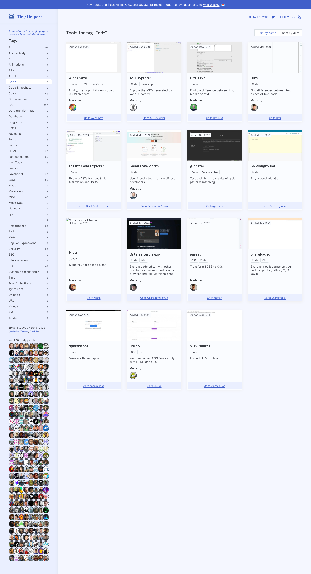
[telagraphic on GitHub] (16, 444)
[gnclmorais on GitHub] (16, 375)
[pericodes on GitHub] (12, 416)
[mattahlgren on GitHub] (12, 437)
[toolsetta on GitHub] (16, 430)
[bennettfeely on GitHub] (46, 485)
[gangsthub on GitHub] (46, 444)
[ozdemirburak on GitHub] (31, 491)
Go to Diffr (275, 117)
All (10, 47)
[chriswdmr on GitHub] (36, 491)
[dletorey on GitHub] (41, 498)
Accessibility (17, 53)
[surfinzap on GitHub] (21, 491)
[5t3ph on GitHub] (21, 471)
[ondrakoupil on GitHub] (31, 444)
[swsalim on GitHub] (36, 485)
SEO (11, 254)
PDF (11, 220)
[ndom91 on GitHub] (31, 403)
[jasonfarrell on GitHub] (21, 409)
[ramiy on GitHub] (31, 416)
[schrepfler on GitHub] (12, 471)
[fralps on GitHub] (21, 553)
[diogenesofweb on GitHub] (21, 505)
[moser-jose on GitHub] (41, 437)
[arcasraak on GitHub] (26, 450)
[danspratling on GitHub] (21, 498)
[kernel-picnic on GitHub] (41, 519)
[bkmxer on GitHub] (16, 396)
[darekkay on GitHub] (12, 396)
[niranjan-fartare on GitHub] (26, 444)
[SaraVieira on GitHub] (41, 375)
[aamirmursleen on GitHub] (46, 437)
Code (12, 82)
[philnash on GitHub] (46, 368)
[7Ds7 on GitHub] (31, 505)
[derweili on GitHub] (26, 532)
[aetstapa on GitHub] (31, 512)
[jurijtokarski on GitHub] (31, 532)
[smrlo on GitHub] (36, 423)
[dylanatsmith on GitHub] (21, 403)
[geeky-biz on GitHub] (21, 416)
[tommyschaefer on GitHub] (12, 478)
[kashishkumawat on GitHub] (36, 532)
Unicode (14, 295)
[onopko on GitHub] (26, 471)
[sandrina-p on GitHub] (46, 423)
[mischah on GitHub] (36, 403)
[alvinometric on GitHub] (31, 396)
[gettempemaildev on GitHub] (26, 457)
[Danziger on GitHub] (26, 498)
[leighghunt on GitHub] (36, 539)
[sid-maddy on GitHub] (31, 375)
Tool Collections (20, 283)
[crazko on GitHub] (46, 389)
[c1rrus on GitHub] (36, 409)
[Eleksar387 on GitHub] (31, 546)
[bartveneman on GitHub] (36, 348)
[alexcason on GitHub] (36, 512)
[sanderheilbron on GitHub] (46, 375)
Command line (18, 99)
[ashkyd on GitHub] (72, 110)
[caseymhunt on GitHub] (21, 396)
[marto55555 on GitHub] (46, 430)
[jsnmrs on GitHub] (41, 560)
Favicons (15, 133)
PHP (11, 231)
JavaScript (16, 174)
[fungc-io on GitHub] (46, 355)
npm (12, 214)
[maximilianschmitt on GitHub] (21, 437)
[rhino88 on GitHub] (31, 423)
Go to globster (214, 206)
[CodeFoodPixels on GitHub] (12, 546)
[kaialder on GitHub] (31, 389)
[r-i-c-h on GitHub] (36, 416)
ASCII (12, 76)
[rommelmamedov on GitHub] (26, 382)
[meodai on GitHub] (46, 498)
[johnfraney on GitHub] (46, 526)
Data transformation (22, 110)
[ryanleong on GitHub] (26, 423)
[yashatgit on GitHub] (12, 485)
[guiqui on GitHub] (41, 409)
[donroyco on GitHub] (21, 423)
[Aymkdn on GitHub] (41, 485)
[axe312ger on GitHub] (46, 362)
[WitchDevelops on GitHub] (16, 546)
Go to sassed (214, 297)
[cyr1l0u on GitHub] (46, 450)
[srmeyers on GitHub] (41, 423)
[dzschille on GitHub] (12, 505)
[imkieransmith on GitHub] (46, 532)
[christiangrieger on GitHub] (41, 396)
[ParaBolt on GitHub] (41, 348)
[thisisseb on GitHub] (12, 355)
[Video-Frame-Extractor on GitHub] (26, 478)
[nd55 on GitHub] (12, 444)
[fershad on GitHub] (12, 389)
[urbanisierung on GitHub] (16, 512)
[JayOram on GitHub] (46, 560)
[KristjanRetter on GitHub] (26, 539)
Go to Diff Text (214, 117)
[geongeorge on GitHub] (46, 553)
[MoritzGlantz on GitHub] (41, 355)
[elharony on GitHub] (41, 478)
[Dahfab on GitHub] (41, 546)
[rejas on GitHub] (46, 382)
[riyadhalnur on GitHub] (46, 416)
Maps (12, 185)
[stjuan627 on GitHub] (31, 560)
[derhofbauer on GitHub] (46, 512)
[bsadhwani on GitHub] (41, 450)
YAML (13, 318)
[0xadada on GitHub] (31, 348)
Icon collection (19, 156)
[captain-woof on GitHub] (46, 464)
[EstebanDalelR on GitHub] (12, 457)
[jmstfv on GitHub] (36, 560)
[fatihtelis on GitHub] (12, 553)
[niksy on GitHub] (26, 375)
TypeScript (16, 289)
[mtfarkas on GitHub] (46, 546)
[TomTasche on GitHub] (21, 368)
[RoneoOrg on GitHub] (12, 423)
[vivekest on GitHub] (16, 368)
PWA (12, 237)
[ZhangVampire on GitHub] (26, 430)
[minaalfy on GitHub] (31, 437)
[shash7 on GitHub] (36, 375)
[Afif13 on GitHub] (41, 382)
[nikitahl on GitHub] (16, 348)
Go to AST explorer (154, 117)
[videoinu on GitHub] (16, 560)
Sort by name (267, 33)
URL (11, 300)
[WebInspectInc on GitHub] (41, 471)
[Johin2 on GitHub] (41, 526)
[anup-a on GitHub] (46, 519)
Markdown (16, 191)
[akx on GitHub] (21, 348)
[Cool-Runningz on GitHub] (12, 519)
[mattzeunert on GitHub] (16, 437)
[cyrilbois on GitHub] (46, 348)
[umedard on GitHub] (26, 437)
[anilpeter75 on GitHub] (31, 519)
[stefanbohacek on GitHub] (16, 471)
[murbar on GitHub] (36, 526)
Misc (12, 197)
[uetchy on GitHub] (16, 485)
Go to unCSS (154, 385)
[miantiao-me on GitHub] (21, 389)
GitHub (34, 331)
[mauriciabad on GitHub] (41, 403)
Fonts (12, 139)
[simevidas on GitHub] (41, 464)
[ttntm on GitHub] (46, 471)
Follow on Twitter (258, 16)
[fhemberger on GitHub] (12, 348)
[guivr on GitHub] (46, 409)
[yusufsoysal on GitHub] (31, 485)
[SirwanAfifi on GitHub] (21, 430)
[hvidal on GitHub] (12, 560)
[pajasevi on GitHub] (133, 378)
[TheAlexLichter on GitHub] (36, 355)
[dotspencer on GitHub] (193, 110)
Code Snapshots (20, 87)
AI (10, 59)
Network (14, 208)
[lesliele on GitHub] (46, 457)
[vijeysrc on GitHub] (31, 478)
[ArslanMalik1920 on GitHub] (21, 526)
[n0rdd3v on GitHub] (12, 464)
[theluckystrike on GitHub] (16, 362)
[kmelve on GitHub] (16, 539)
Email (12, 128)
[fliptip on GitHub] (26, 403)
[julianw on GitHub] (31, 457)
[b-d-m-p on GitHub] (26, 491)
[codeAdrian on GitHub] (21, 512)
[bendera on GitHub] (12, 512)
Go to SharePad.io (275, 297)
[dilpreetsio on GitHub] (16, 505)
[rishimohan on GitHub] (41, 416)
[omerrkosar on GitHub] (36, 464)
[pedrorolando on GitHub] (16, 416)
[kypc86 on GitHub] (41, 457)
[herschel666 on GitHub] (36, 546)
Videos (13, 306)
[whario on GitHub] (41, 430)
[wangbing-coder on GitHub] (36, 450)
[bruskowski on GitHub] (21, 382)
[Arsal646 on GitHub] (16, 526)
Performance (17, 225)
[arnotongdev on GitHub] (16, 389)
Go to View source (214, 385)
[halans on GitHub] (26, 505)
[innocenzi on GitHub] (26, 362)
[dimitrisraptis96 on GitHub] (31, 526)
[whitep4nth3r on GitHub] (36, 505)
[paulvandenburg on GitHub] (41, 444)
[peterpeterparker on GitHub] (16, 464)
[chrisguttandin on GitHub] (46, 396)
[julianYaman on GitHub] (36, 389)
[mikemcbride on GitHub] (21, 375)
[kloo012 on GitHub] (36, 457)
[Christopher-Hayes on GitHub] (16, 403)
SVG (11, 266)
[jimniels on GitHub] (26, 526)
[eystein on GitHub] (21, 457)
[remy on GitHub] (41, 368)
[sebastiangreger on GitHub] (26, 368)
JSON (12, 179)
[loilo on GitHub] (21, 362)
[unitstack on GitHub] (26, 464)
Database (15, 116)
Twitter (24, 331)
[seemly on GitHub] (36, 396)
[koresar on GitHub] (21, 478)
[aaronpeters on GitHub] (46, 505)
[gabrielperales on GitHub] (36, 553)
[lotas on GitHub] (46, 478)
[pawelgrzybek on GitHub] (12, 450)
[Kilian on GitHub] (31, 355)
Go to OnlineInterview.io (154, 297)
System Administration (24, 272)
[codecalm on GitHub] (16, 450)
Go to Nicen (94, 297)
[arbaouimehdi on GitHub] (12, 526)
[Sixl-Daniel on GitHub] (36, 498)
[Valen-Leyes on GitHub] (16, 478)
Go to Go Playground (275, 206)
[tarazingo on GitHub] (21, 519)
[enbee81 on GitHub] (41, 389)
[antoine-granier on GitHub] (21, 450)
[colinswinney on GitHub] (12, 498)
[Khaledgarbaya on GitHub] (41, 532)
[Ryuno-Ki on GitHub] (26, 519)
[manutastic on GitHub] (36, 430)
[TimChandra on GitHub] (36, 471)
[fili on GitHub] (26, 355)
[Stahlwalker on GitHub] (46, 539)
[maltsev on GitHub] (12, 539)
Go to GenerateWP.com (154, 206)
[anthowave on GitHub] (36, 519)
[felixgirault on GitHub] (31, 553)
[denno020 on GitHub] (46, 403)
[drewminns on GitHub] (21, 546)
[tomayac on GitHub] (31, 471)
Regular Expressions (22, 243)
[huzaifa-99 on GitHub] (16, 355)
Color (12, 93)
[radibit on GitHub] (26, 416)
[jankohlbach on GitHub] (26, 409)
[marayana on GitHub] (31, 464)
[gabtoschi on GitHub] (41, 553)
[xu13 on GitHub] (26, 485)
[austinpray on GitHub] (26, 396)
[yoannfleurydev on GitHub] (21, 485)
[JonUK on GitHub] (16, 532)
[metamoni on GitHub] (36, 437)
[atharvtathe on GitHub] (31, 430)
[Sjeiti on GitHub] (36, 368)
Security (14, 248)
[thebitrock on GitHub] (12, 382)
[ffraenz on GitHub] (26, 553)
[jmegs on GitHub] (12, 532)
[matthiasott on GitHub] (26, 389)
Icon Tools (16, 162)
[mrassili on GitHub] (26, 348)
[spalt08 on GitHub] (21, 539)
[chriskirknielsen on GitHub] (46, 491)
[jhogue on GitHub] (21, 560)
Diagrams (15, 122)
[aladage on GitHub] (41, 505)
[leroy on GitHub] (41, 539)
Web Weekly (211, 4)
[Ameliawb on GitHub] (16, 519)
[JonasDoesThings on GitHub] (12, 409)
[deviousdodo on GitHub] (26, 512)
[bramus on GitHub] (16, 491)
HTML (13, 151)
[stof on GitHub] (12, 403)
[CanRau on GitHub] (31, 362)
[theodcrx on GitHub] (21, 464)
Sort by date (290, 33)
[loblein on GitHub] (26, 546)
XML (12, 312)
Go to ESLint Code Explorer (94, 206)
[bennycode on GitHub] (36, 382)
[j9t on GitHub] (16, 409)
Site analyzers (18, 260)
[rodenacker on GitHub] (16, 553)
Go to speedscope (93, 385)
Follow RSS (288, 16)
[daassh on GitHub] (12, 430)
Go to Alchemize (93, 117)
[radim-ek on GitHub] (31, 382)
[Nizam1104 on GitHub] (12, 362)
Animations (16, 64)
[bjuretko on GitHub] (12, 375)
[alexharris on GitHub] (41, 512)
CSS (11, 105)
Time (12, 277)
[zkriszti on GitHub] (31, 539)
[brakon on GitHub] (31, 450)
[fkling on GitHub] (133, 110)
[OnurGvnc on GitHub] (36, 444)
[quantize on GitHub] (21, 444)
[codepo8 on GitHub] (41, 491)
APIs (12, 70)
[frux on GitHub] (36, 478)
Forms (13, 145)
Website (14, 331)
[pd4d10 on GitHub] (16, 423)
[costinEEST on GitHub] (16, 498)
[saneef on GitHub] (31, 368)
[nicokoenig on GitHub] (36, 362)
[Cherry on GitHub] (31, 409)
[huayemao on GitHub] (12, 368)
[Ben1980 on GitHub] (21, 355)
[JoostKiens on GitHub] (21, 532)
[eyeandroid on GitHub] (16, 457)
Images (13, 168)
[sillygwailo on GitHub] (16, 382)
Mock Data (16, 202)
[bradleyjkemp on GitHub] (12, 491)
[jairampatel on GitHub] (26, 560)
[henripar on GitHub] (41, 362)
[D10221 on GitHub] (31, 498)
